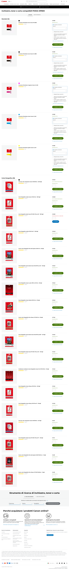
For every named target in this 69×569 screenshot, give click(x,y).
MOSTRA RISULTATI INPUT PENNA (53, 503)
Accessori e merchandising (28, 545)
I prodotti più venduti (27, 547)
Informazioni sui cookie (26, 559)
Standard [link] (30, 14)
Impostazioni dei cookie (36, 559)
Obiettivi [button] (30, 4)
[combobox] (36, 1)
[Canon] (4, 1)
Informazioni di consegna (5, 533)
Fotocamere (26, 535)
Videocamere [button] (35, 4)
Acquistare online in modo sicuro (17, 536)
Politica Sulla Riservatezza (15, 559)
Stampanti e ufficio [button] (23, 4)
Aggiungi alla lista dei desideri (57, 47)
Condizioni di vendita (5, 559)
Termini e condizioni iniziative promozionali (17, 538)
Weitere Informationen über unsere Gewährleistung (31, 525)
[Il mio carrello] (66, 1)
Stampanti (25, 542)
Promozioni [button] (63, 4)
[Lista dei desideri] (64, 1)
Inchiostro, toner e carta (27, 538)
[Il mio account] (61, 1)
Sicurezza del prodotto (16, 544)
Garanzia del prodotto (16, 533)
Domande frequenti (5, 537)
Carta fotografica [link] (37, 14)
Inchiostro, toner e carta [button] (14, 4)
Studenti (25, 533)
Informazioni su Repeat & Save (57, 72)
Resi (2, 535)
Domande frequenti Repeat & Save (6, 539)
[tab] (29, 496)
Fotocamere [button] (6, 4)
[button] (47, 500)
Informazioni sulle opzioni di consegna (10, 524)
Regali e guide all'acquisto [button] (54, 4)
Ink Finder (25, 540)
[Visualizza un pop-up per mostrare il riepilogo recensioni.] (27, 183)
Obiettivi (25, 537)
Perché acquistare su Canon (51, 524)
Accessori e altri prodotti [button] (43, 4)
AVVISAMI (56, 221)
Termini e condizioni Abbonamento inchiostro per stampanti (17, 541)
